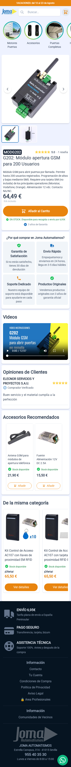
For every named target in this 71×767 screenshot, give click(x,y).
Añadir (22, 485)
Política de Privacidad (35, 687)
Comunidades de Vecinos (35, 717)
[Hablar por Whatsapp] (63, 760)
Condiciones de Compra (35, 681)
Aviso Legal (35, 693)
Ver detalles (21, 587)
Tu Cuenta (35, 675)
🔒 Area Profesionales (35, 699)
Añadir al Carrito (39, 211)
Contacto (36, 669)
